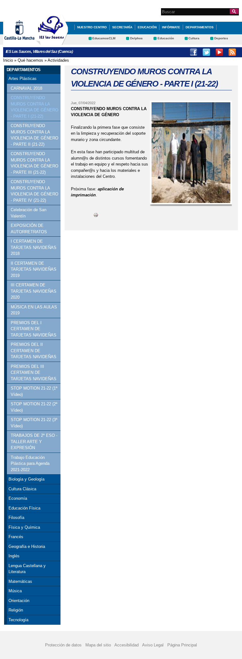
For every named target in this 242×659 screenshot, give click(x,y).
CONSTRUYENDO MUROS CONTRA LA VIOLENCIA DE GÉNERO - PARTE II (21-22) (34, 135)
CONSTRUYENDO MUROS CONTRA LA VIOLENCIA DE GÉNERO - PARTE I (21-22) (34, 107)
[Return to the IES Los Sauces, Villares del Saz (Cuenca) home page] (52, 42)
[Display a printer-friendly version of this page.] (95, 214)
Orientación (19, 600)
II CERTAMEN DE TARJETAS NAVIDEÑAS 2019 (33, 269)
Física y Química (24, 527)
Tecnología (18, 619)
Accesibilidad (126, 645)
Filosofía (16, 517)
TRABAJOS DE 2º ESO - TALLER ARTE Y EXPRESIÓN (34, 441)
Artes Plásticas (23, 78)
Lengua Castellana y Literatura (27, 568)
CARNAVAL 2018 (26, 88)
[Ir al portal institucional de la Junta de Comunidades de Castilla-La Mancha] (27, 42)
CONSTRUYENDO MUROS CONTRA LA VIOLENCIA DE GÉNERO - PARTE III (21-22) (34, 163)
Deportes (221, 38)
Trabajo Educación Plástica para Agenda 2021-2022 (30, 463)
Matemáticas (20, 581)
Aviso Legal (153, 645)
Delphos (136, 38)
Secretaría (122, 27)
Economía (18, 498)
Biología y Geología (26, 479)
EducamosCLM (103, 38)
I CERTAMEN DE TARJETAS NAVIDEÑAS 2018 (33, 247)
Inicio (8, 60)
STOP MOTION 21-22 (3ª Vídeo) (34, 422)
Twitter (206, 52)
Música (15, 591)
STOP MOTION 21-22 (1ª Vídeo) (34, 391)
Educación (147, 27)
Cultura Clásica (22, 489)
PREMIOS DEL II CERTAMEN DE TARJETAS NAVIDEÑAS (33, 350)
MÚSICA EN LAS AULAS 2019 (34, 310)
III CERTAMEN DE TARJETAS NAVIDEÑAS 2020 (33, 291)
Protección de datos (63, 645)
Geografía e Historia (27, 546)
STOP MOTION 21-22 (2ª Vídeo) (34, 407)
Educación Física (24, 508)
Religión (16, 610)
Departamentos (200, 27)
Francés (16, 536)
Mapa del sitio (98, 645)
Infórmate (171, 27)
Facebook (193, 52)
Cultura (193, 38)
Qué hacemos (30, 60)
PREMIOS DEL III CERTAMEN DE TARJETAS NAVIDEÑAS (33, 372)
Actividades (58, 60)
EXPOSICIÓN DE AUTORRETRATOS (29, 228)
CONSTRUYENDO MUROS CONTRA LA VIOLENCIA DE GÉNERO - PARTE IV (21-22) (34, 191)
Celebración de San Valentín (28, 212)
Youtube (219, 52)
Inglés (14, 556)
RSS (232, 52)
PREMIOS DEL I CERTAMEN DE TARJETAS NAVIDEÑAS (33, 328)
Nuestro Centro (92, 27)
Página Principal (182, 645)
